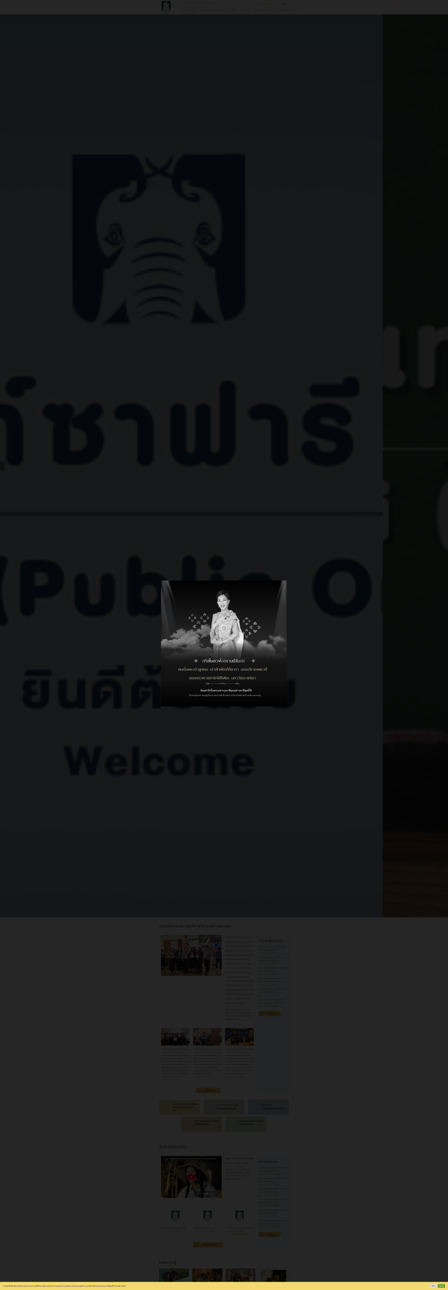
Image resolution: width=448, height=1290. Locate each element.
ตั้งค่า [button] (433, 1286)
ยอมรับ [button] (441, 1286)
